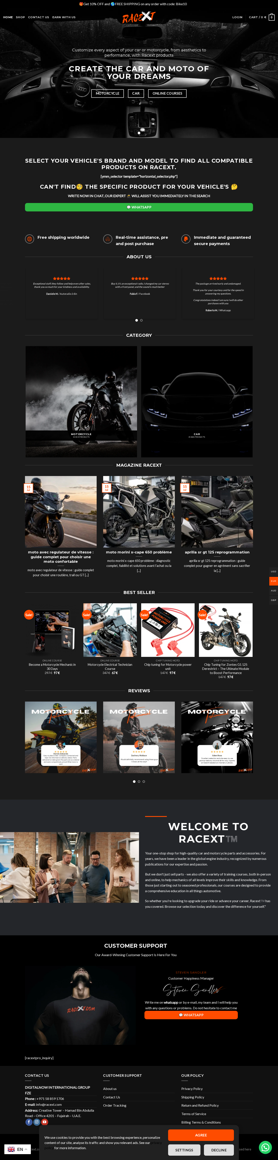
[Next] (267, 298)
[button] (265, 1147)
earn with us (64, 17)
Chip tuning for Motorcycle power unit (168, 670)
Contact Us (111, 1101)
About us (110, 1092)
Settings (184, 1150)
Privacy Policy (192, 1092)
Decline (219, 1150)
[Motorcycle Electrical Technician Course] (110, 634)
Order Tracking (114, 1109)
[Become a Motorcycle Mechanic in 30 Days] (52, 634)
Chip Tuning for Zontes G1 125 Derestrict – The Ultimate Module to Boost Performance (225, 672)
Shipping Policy (192, 1101)
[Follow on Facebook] (29, 1126)
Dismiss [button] (193, 4)
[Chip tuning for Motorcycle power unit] (168, 634)
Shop (20, 17)
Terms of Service (193, 1117)
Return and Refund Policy (200, 1109)
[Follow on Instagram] (36, 1126)
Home (8, 17)
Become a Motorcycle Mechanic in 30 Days (52, 670)
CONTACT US (38, 17)
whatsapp (171, 1006)
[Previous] (11, 298)
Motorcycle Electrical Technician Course (110, 670)
